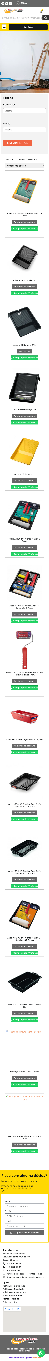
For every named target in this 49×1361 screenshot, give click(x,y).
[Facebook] (6, 3)
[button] (4, 26)
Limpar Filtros (17, 143)
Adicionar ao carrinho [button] (24, 222)
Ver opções (24, 351)
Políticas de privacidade (14, 1286)
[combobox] (24, 110)
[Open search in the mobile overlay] (24, 17)
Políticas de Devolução (13, 1289)
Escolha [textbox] (8, 110)
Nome (8, 1201)
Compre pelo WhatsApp (25, 228)
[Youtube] (10, 3)
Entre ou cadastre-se (24, 3)
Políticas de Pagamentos (14, 1292)
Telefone (9, 1211)
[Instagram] (2, 3)
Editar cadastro (10, 1302)
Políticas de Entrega (12, 1295)
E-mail (8, 1221)
